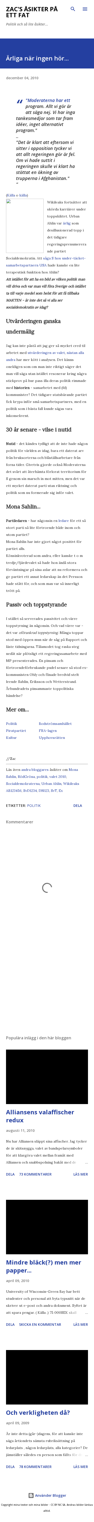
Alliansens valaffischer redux (40, 1116)
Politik (11, 723)
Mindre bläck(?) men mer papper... (43, 1266)
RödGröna (26, 776)
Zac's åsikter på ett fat (32, 12)
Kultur (11, 737)
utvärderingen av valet (46, 352)
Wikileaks (71, 783)
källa (23, 195)
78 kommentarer (35, 1466)
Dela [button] (77, 805)
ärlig (67, 223)
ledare (63, 520)
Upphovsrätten (52, 737)
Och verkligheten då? (38, 1412)
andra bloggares (35, 769)
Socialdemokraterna (23, 783)
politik (42, 776)
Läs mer (80, 1174)
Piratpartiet (16, 730)
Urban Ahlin (51, 783)
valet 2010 (57, 776)
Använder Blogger (50, 1495)
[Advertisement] (47, 988)
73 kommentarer (35, 1174)
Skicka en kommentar (40, 1324)
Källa (11, 195)
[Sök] (73, 9)
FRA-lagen (48, 730)
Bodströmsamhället (55, 723)
